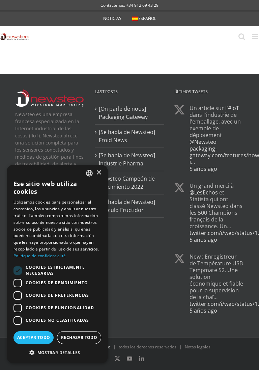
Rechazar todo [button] (79, 337)
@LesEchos (204, 192)
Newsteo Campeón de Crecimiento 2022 (127, 182)
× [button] (98, 172)
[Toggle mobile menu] (255, 36)
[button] (57, 352)
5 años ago (203, 169)
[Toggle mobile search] (241, 36)
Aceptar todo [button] (33, 337)
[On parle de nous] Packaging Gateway (123, 113)
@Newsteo (203, 142)
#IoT (233, 108)
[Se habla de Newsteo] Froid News (127, 136)
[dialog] (57, 264)
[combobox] (89, 173)
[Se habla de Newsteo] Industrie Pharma (127, 159)
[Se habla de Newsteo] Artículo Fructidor (127, 206)
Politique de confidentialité (39, 256)
